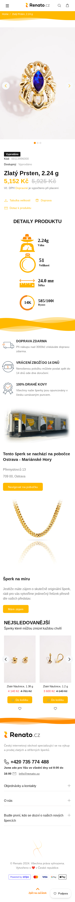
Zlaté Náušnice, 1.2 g (55, 686)
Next (69, 86)
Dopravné (21, 188)
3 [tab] (40, 143)
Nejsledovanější (27, 622)
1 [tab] (35, 143)
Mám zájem (16, 609)
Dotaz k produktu (20, 208)
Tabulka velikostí (20, 200)
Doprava (46, 200)
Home (5, 14)
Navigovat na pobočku (23, 487)
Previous (6, 86)
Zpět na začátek (38, 893)
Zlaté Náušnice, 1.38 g (20, 686)
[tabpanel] (37, 83)
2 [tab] (38, 143)
